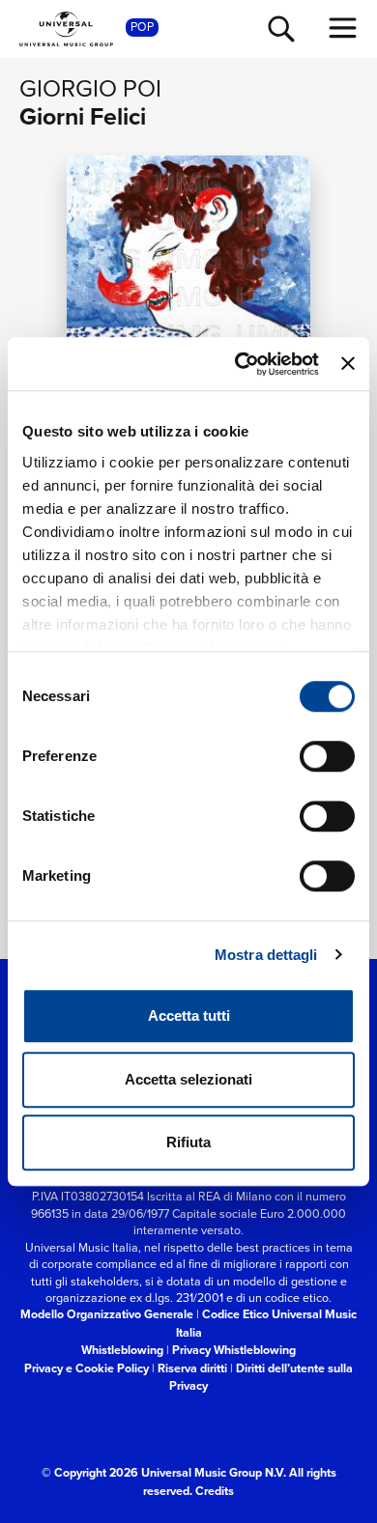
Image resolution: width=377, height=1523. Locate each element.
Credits (214, 1491)
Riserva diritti (192, 1368)
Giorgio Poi (90, 87)
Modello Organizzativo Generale (106, 1314)
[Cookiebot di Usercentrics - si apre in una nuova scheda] (239, 364)
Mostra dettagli (266, 954)
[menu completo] (343, 27)
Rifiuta (188, 1142)
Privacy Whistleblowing (234, 1350)
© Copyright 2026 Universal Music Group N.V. (164, 1472)
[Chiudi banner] (348, 364)
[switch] (327, 756)
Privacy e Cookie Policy (86, 1368)
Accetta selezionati (188, 1079)
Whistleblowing (122, 1350)
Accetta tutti (189, 1015)
